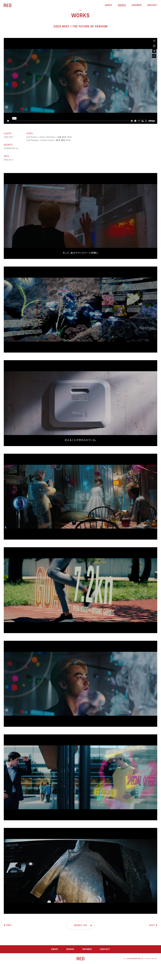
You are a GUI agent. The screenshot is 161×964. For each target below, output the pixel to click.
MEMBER (137, 5)
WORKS (122, 5)
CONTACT (152, 5)
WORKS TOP (80, 925)
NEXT (152, 925)
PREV (9, 925)
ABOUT (108, 5)
